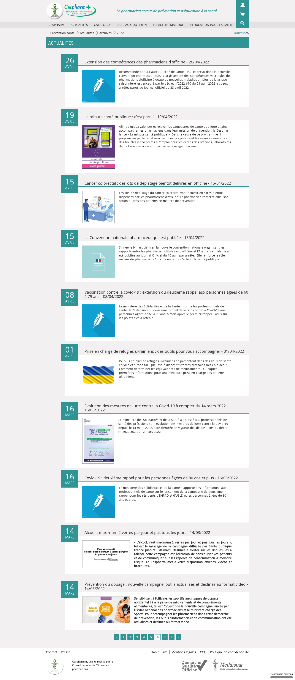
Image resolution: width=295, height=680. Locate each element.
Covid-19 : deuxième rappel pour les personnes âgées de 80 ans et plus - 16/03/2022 (161, 477)
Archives (105, 33)
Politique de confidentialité (229, 652)
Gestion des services (281, 674)
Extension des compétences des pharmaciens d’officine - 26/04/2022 (146, 62)
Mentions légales (183, 652)
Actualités (79, 25)
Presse (65, 652)
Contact (51, 652)
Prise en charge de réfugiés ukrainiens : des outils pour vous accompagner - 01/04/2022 (164, 351)
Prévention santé (62, 33)
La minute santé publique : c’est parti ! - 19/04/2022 (131, 116)
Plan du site (159, 652)
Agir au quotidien (132, 25)
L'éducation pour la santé (211, 25)
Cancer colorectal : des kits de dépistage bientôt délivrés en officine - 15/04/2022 (157, 183)
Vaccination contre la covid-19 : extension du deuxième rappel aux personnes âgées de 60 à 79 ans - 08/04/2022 (166, 294)
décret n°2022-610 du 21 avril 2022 (190, 83)
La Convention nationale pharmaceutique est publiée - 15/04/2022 (144, 237)
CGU (203, 652)
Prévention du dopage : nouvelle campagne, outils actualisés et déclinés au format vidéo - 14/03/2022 (166, 586)
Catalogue (102, 25)
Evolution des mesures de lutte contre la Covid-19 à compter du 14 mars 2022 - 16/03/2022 (156, 408)
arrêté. (190, 255)
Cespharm (57, 25)
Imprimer (240, 33)
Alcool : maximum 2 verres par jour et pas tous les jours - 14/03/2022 (147, 532)
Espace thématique (168, 25)
